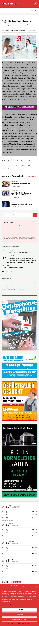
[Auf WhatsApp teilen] (9, 160)
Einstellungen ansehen (19, 619)
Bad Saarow (25, 283)
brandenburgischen (15, 165)
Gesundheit (6, 18)
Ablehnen (19, 614)
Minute (4, 286)
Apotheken (5, 165)
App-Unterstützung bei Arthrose (22, 204)
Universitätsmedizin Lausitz (20, 184)
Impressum (28, 623)
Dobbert (30, 165)
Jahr (19, 283)
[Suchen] (32, 10)
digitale (23, 165)
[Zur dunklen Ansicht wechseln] (35, 3)
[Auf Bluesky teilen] (21, 160)
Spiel (20, 286)
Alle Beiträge (32, 176)
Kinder (4, 289)
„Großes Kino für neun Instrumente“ (18, 253)
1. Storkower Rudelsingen (15, 267)
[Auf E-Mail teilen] (25, 160)
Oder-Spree (26, 286)
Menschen (33, 286)
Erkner (8, 283)
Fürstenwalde (20, 289)
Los (35, 215)
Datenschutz (21, 623)
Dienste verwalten (7, 604)
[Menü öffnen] (35, 10)
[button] (36, 587)
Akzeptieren (19, 609)
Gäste (14, 286)
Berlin (14, 283)
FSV (3, 283)
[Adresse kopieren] (29, 160)
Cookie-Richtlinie (12, 623)
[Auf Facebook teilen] (13, 160)
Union (32, 283)
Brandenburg (11, 289)
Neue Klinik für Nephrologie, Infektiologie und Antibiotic (21, 194)
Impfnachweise (6, 169)
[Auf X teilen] (17, 160)
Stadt (9, 286)
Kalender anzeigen (7, 271)
